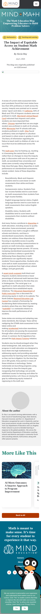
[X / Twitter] (15, 572)
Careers (20, 558)
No (25, 608)
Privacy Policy (30, 604)
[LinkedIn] (26, 572)
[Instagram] (20, 572)
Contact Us (20, 566)
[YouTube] (32, 572)
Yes (16, 608)
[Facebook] (9, 572)
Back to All (20, 515)
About (20, 562)
